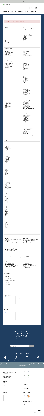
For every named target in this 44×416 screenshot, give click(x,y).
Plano (6, 185)
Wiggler (6, 207)
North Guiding (7, 182)
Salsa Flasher (7, 105)
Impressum (25, 36)
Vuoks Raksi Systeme (26, 91)
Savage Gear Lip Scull (26, 93)
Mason (6, 217)
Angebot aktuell (7, 139)
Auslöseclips (7, 65)
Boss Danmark (7, 154)
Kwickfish (24, 82)
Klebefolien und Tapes (27, 132)
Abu (5, 225)
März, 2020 (7, 238)
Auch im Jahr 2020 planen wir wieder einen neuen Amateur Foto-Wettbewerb (30, 240)
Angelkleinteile (25, 118)
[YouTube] (40, 410)
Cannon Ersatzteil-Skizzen (27, 244)
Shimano (6, 222)
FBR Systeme (25, 94)
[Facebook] (39, 410)
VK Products (7, 202)
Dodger (6, 97)
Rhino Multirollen (26, 105)
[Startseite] (3, 16)
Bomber (24, 81)
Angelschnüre (25, 109)
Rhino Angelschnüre (26, 111)
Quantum (24, 77)
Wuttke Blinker (25, 69)
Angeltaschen (25, 119)
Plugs (24, 83)
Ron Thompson (25, 58)
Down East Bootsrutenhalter (28, 122)
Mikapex (24, 54)
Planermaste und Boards (9, 62)
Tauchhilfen (7, 67)
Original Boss (25, 71)
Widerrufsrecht (7, 41)
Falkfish (24, 60)
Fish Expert (25, 70)
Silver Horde (7, 194)
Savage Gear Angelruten (27, 101)
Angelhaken (25, 117)
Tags (6, 44)
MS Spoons (25, 53)
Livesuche (6, 43)
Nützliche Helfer (25, 133)
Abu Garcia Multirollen (26, 106)
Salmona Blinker (8, 187)
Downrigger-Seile (8, 60)
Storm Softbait (25, 75)
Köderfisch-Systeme (26, 84)
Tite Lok (6, 198)
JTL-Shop (39, 412)
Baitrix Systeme (25, 92)
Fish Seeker (7, 167)
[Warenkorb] (33, 5)
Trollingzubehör (7, 64)
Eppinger (6, 161)
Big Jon (6, 215)
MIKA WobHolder (26, 87)
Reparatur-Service (26, 246)
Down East (7, 158)
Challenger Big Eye (26, 95)
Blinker (24, 52)
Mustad (6, 181)
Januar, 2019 (25, 241)
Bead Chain (7, 149)
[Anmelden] (36, 5)
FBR (5, 163)
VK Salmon (7, 203)
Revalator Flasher (8, 106)
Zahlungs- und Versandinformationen (29, 28)
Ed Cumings (7, 159)
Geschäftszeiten (25, 38)
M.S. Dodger (7, 98)
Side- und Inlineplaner (8, 66)
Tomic (6, 200)
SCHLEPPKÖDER (10, 11)
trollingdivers (7, 201)
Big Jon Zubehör (8, 57)
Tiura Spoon (25, 63)
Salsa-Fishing (7, 188)
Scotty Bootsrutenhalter (27, 121)
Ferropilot (6, 164)
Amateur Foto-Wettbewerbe (28, 256)
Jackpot (6, 230)
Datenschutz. (26, 342)
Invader (6, 228)
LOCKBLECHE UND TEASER (19, 11)
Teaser (6, 107)
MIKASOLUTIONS (8, 180)
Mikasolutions (7, 101)
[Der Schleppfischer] (7, 4)
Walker (6, 218)
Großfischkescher (26, 134)
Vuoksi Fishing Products (9, 204)
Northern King (25, 68)
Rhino (24, 56)
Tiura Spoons (7, 199)
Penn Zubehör (7, 58)
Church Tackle (7, 157)
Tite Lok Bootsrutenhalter (27, 124)
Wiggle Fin (6, 109)
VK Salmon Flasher (8, 102)
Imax (6, 171)
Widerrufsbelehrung (26, 34)
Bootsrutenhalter (26, 120)
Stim (5, 196)
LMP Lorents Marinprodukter (10, 176)
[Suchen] (36, 7)
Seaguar (6, 193)
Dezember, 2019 (26, 238)
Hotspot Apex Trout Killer (27, 55)
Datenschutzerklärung (26, 33)
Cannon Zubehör (8, 56)
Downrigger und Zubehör (9, 52)
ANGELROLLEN (33, 11)
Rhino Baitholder (26, 88)
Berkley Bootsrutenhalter (27, 127)
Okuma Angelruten (26, 97)
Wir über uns (25, 37)
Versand (29, 414)
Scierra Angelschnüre (26, 116)
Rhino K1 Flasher (8, 103)
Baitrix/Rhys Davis (8, 148)
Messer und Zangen (26, 131)
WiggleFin (6, 104)
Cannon (6, 213)
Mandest (24, 74)
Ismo (6, 172)
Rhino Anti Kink (7, 108)
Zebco (6, 210)
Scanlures (6, 216)
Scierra (6, 191)
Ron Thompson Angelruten (27, 100)
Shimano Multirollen (26, 103)
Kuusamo (24, 61)
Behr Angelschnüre (26, 114)
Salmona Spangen (26, 65)
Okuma (6, 223)
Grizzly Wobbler (25, 78)
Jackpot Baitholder (26, 85)
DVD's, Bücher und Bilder (27, 136)
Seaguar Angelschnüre (27, 115)
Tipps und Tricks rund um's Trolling (29, 242)
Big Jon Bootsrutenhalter (27, 129)
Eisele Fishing (7, 160)
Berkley (6, 150)
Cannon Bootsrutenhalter (27, 126)
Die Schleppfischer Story (9, 248)
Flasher (6, 100)
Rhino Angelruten (26, 98)
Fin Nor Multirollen (26, 107)
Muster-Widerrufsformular (27, 35)
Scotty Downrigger (8, 53)
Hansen (24, 66)
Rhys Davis (7, 186)
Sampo (6, 189)
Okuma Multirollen (26, 104)
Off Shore (6, 227)
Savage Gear (25, 67)
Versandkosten (25, 29)
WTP (6, 208)
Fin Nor (6, 226)
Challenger (7, 156)
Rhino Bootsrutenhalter (27, 123)
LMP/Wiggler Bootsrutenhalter (28, 128)
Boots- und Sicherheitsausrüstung (29, 135)
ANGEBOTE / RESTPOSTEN (9, 288)
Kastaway (6, 174)
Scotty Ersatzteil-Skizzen (27, 243)
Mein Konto (34, 1)
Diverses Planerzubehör (9, 63)
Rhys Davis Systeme (26, 90)
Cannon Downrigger (8, 55)
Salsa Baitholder (25, 89)
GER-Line (6, 168)
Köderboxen (25, 130)
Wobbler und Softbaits (27, 72)
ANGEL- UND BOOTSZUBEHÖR (10, 286)
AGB (23, 27)
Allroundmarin (7, 146)
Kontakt (38, 1)
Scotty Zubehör (7, 54)
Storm (6, 197)
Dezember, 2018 (8, 247)
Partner (31, 1)
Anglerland (7, 147)
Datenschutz (25, 41)
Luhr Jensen (7, 178)
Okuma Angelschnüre (26, 113)
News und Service (26, 1)
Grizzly (24, 57)
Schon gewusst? (8, 256)
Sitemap (24, 39)
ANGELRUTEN (27, 11)
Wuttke (6, 209)
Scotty (6, 212)
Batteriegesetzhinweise (27, 31)
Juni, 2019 (6, 241)
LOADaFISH (7, 177)
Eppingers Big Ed (26, 64)
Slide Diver (7, 195)
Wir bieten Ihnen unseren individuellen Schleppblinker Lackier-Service (11, 250)
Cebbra (6, 155)
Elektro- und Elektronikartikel (28, 30)
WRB (24, 43)
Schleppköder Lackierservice (10, 264)
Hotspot (6, 170)
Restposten (7, 140)
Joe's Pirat (6, 173)
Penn (6, 184)
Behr (6, 229)
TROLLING (5, 11)
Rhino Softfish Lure (26, 79)
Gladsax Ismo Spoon (26, 62)
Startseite (21, 1)
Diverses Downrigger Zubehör (10, 61)
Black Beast (7, 151)
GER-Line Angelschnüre (27, 110)
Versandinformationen (9, 42)
